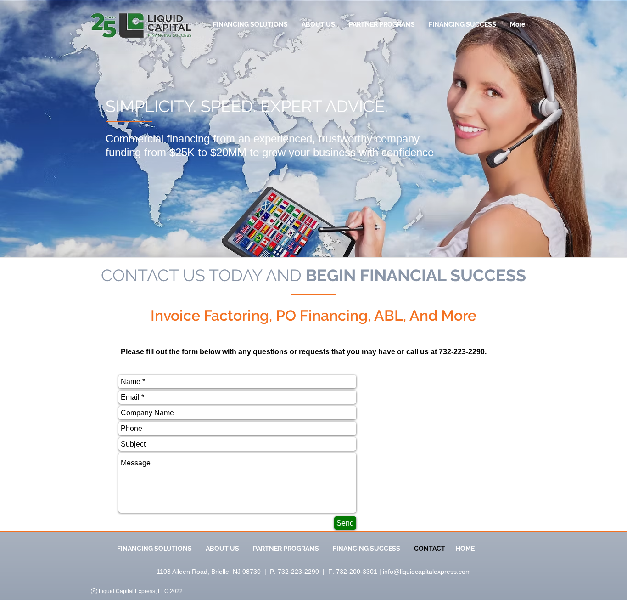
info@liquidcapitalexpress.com (427, 571)
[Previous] (51, 124)
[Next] (575, 124)
